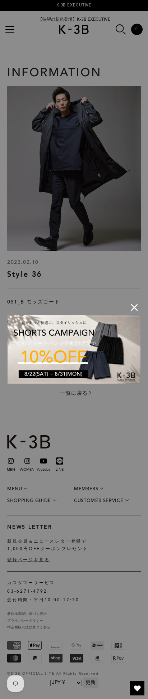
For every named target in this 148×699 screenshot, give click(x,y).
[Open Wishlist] (137, 688)
